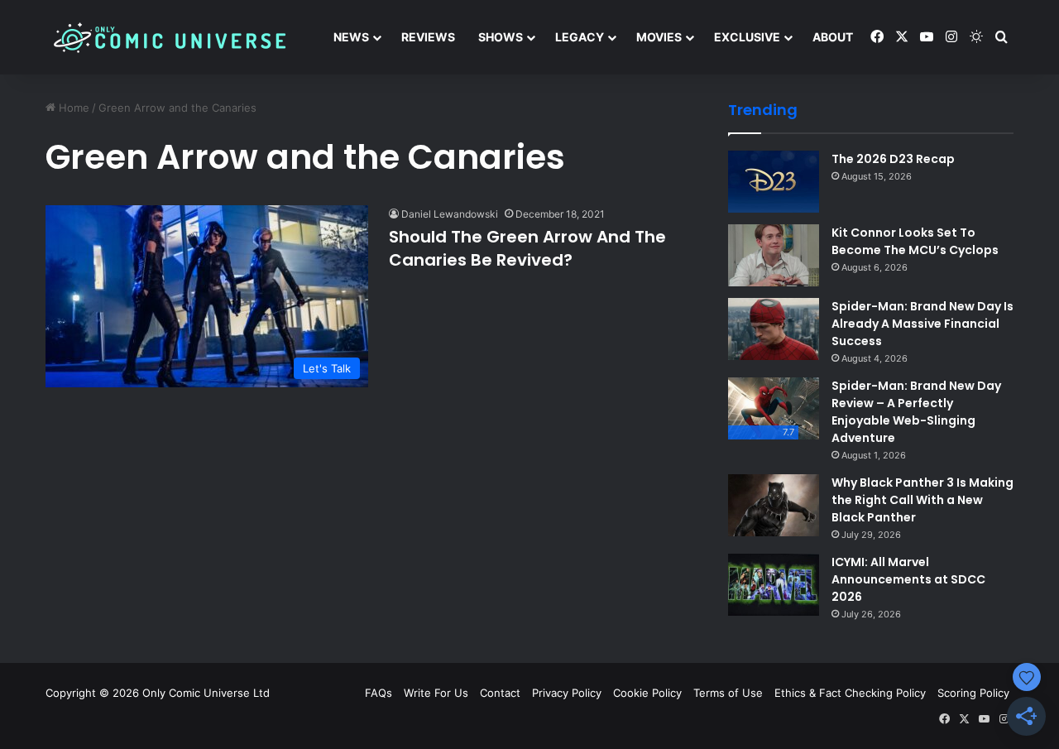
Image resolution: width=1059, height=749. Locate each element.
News (351, 37)
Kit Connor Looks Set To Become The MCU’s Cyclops (915, 241)
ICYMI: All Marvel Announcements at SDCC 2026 (908, 579)
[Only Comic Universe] (170, 37)
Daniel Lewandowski (449, 214)
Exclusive (747, 37)
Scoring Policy (973, 692)
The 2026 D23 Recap (893, 159)
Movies (659, 37)
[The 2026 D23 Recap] (773, 182)
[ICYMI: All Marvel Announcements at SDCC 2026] (773, 585)
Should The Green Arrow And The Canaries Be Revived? (527, 248)
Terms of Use (728, 692)
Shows (500, 37)
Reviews (428, 37)
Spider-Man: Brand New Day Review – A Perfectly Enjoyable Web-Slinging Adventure (916, 411)
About (832, 37)
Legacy (579, 37)
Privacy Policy (566, 692)
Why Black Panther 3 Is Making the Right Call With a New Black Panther (922, 500)
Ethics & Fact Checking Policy (850, 692)
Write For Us (436, 692)
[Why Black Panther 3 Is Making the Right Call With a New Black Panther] (773, 505)
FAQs (378, 692)
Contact (500, 692)
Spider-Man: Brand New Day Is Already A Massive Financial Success (922, 323)
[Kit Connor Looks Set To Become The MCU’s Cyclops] (773, 255)
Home (72, 107)
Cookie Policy (647, 692)
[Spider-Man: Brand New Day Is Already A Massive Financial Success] (773, 329)
